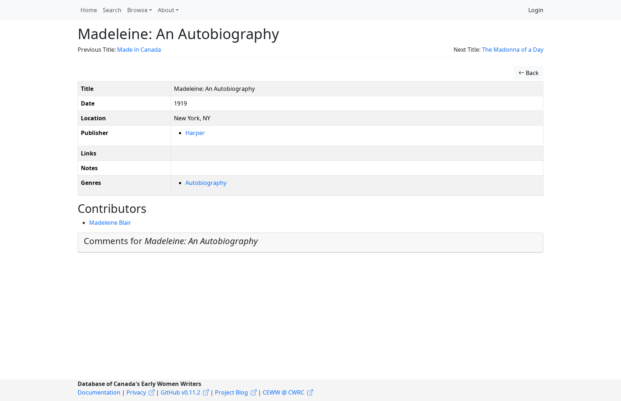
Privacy (136, 392)
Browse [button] (137, 10)
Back (531, 73)
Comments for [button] (171, 241)
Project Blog (231, 392)
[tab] (310, 242)
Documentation (99, 392)
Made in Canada (139, 49)
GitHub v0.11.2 (180, 392)
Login (535, 10)
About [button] (166, 10)
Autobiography (205, 183)
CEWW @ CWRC (283, 392)
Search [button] (112, 10)
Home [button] (88, 10)
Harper (195, 133)
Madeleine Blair (110, 223)
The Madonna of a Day (512, 49)
